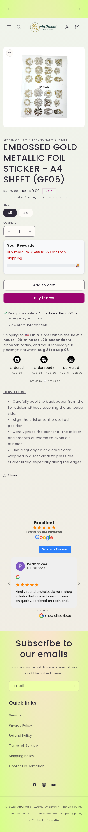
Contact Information (26, 766)
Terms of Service (23, 745)
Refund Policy (20, 735)
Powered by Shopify (45, 806)
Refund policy (72, 806)
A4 (25, 213)
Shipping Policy (21, 756)
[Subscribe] (74, 686)
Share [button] (13, 475)
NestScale (54, 381)
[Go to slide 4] (44, 610)
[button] (9, 27)
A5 (10, 213)
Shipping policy (72, 813)
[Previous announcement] (8, 9)
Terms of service (45, 813)
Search (15, 715)
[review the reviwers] (18, 578)
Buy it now (44, 298)
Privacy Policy (20, 725)
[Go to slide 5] (47, 610)
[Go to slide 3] (40, 610)
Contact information (46, 820)
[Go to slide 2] (37, 610)
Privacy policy (19, 813)
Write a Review (55, 549)
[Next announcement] (80, 9)
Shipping (31, 197)
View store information (27, 325)
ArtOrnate (24, 806)
